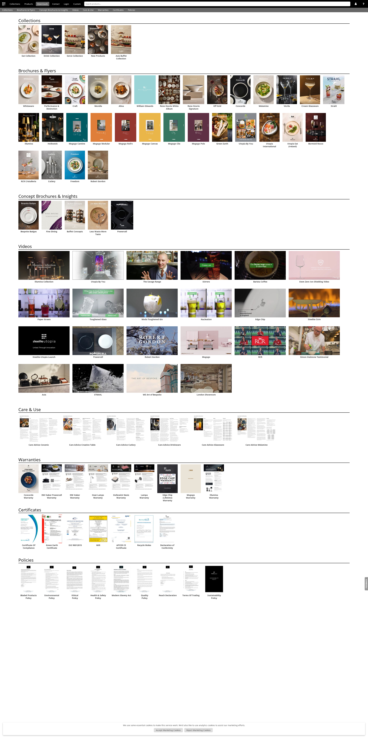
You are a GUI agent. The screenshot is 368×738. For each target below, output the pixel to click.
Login (66, 4)
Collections (15, 4)
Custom (77, 4)
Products (28, 4)
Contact (56, 4)
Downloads (42, 4)
